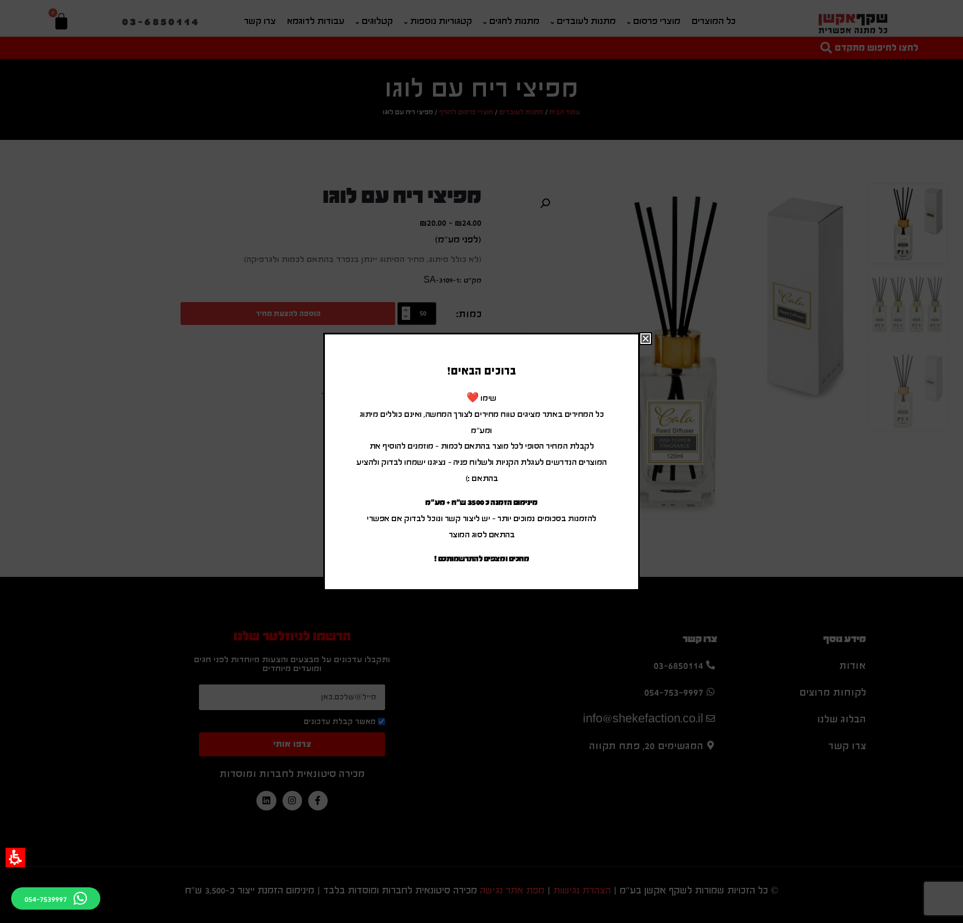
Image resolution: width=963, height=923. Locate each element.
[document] (481, 461)
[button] (15, 857)
